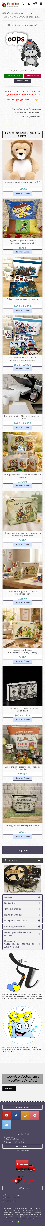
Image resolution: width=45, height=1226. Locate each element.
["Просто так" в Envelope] (6, 1124)
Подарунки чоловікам (13, 76)
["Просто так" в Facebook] (16, 1115)
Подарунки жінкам (32, 76)
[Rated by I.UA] (22, 1222)
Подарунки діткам (22, 81)
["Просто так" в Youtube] (6, 1115)
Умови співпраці (10, 1201)
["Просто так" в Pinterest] (34, 1115)
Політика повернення (13, 1198)
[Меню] (41, 4)
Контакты (9, 1088)
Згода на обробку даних (14, 1195)
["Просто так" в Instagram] (25, 1115)
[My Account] (29, 4)
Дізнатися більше (22, 193)
